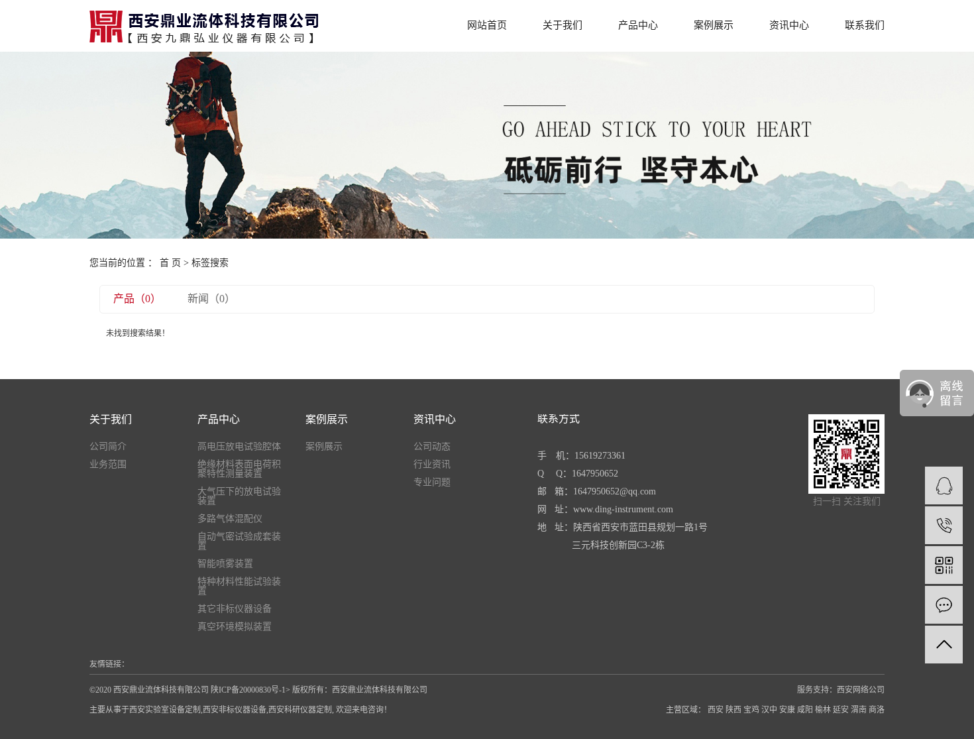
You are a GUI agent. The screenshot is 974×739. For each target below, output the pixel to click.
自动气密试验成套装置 (239, 541)
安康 (787, 709)
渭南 (859, 709)
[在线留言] (944, 605)
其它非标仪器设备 (234, 609)
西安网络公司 (861, 690)
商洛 (877, 709)
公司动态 (432, 446)
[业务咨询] (944, 485)
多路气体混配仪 (229, 519)
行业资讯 (432, 464)
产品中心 (638, 25)
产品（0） (137, 298)
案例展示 (713, 25)
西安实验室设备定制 (165, 709)
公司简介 (108, 446)
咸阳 (805, 709)
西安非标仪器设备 (234, 709)
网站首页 (487, 25)
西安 (716, 709)
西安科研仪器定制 (300, 709)
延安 (841, 709)
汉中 (769, 709)
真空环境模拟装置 (234, 627)
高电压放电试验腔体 (239, 446)
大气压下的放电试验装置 (239, 496)
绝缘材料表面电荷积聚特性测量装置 (239, 469)
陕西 (733, 709)
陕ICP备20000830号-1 (248, 690)
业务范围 (108, 464)
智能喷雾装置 (225, 564)
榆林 (823, 709)
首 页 (170, 263)
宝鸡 (751, 709)
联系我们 (865, 25)
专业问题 (432, 482)
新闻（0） (211, 298)
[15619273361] (944, 525)
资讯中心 (789, 25)
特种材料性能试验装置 (239, 586)
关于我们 (562, 25)
